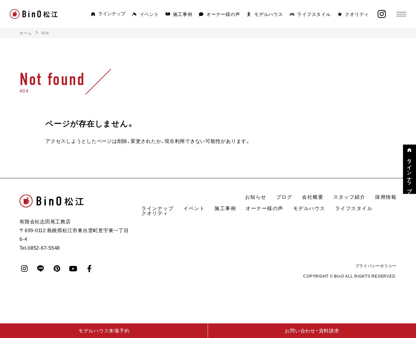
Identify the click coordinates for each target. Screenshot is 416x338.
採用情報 (385, 196)
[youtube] (73, 268)
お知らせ (255, 196)
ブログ (284, 196)
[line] (41, 268)
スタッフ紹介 (349, 196)
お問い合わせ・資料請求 (312, 330)
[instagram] (382, 14)
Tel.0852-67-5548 (40, 247)
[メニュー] (401, 14)
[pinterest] (57, 268)
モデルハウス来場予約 (104, 330)
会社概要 (312, 196)
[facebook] (89, 268)
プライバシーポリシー (376, 266)
